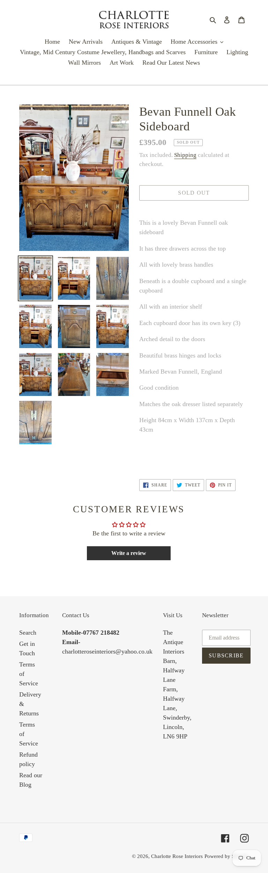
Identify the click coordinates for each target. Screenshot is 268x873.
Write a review (128, 553)
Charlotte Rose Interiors (177, 856)
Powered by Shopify (226, 856)
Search (27, 632)
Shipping (185, 155)
